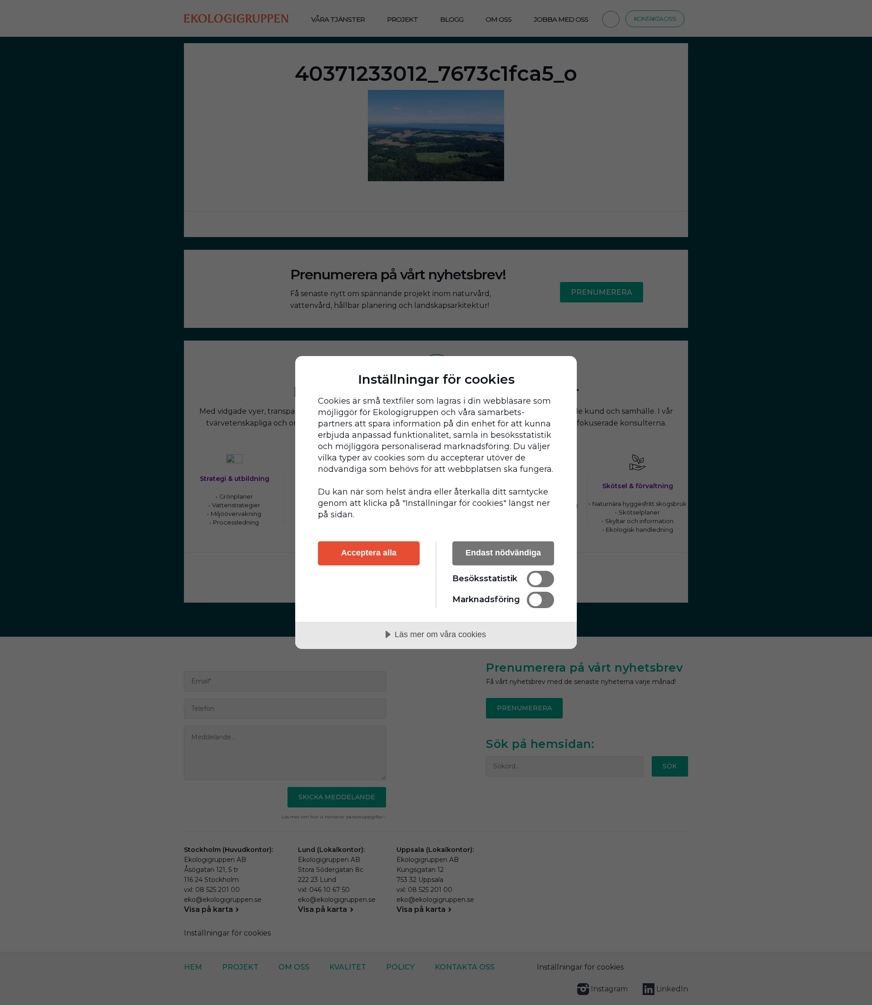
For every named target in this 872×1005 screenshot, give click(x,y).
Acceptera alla (368, 552)
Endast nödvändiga (503, 552)
